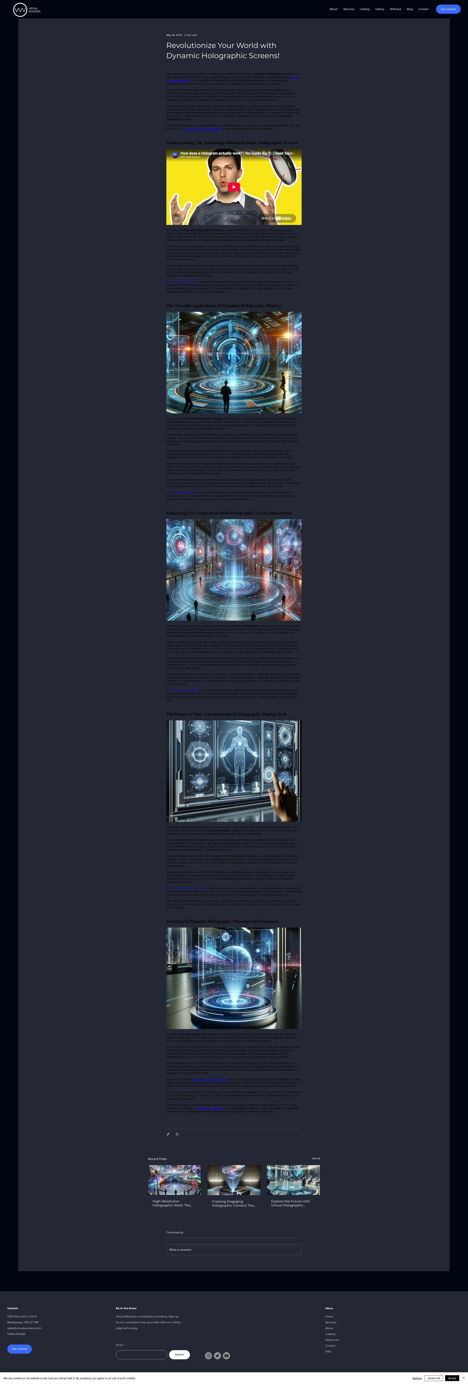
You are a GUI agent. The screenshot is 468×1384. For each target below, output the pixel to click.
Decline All (434, 1378)
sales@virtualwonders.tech (24, 1328)
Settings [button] (417, 1378)
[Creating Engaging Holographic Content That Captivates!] (234, 1180)
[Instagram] (208, 1355)
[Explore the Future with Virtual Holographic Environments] (293, 1180)
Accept (452, 1378)
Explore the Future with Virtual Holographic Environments (290, 1203)
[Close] (463, 1378)
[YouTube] (226, 1355)
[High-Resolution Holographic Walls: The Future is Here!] (174, 1180)
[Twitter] (217, 1355)
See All (316, 1158)
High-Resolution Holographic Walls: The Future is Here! (171, 1203)
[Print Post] (177, 1134)
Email (119, 1345)
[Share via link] (168, 1134)
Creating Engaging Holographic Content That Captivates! (233, 1203)
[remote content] (234, 594)
